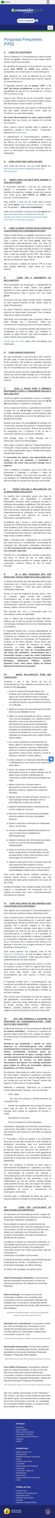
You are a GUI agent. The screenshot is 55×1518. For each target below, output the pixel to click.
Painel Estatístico (22, 1430)
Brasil (5, 2)
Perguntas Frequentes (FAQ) (26, 1502)
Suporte (19, 1441)
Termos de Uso (21, 1491)
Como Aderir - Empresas (24, 1434)
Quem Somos (21, 1475)
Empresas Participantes (14, 954)
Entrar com (26, 21)
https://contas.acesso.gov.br (32, 205)
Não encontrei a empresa (25, 1432)
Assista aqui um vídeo (14, 341)
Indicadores (20, 1427)
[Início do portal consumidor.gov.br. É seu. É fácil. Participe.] (27, 9)
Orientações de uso (23, 1495)
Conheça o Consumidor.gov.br (26, 1493)
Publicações (21, 133)
